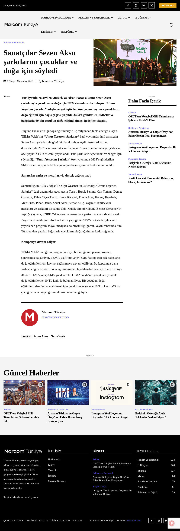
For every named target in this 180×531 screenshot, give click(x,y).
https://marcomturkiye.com (55, 317)
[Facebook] (128, 5)
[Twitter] (152, 5)
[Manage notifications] (172, 523)
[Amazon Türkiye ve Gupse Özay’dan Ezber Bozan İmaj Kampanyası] (68, 392)
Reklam (132, 112)
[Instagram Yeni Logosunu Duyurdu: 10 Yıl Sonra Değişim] (112, 392)
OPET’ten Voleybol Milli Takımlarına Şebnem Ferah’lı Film (150, 118)
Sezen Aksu (40, 336)
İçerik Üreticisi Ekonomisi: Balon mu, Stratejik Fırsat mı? (150, 180)
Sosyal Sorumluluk (14, 42)
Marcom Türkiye (53, 81)
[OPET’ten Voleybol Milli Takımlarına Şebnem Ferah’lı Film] (24, 392)
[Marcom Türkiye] (29, 317)
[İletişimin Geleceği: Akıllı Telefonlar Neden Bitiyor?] (155, 392)
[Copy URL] (7, 154)
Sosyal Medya (135, 143)
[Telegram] (7, 146)
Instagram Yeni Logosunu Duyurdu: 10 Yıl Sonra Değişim (110, 415)
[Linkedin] (144, 5)
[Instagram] (136, 5)
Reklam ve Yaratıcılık (138, 128)
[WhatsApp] (7, 129)
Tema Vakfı (58, 336)
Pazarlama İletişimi (137, 158)
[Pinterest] (7, 121)
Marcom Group (134, 520)
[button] (171, 25)
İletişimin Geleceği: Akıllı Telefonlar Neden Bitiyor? (150, 415)
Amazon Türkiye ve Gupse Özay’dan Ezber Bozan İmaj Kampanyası (150, 133)
